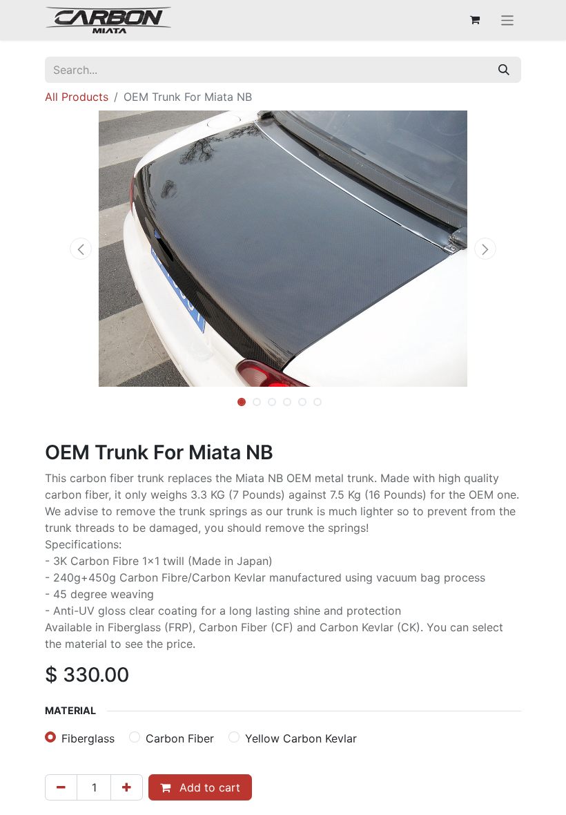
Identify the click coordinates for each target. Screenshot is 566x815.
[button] (81, 249)
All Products (76, 97)
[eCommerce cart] (475, 20)
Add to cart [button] (208, 787)
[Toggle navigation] (508, 20)
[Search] (504, 70)
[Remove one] (61, 787)
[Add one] (126, 787)
